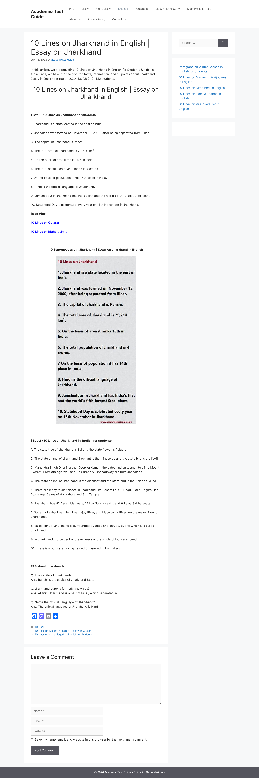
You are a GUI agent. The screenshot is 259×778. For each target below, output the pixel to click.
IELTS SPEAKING (165, 8)
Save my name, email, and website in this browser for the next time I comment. (91, 739)
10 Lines (123, 8)
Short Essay (103, 8)
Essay (85, 8)
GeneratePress (155, 772)
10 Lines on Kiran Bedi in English (202, 88)
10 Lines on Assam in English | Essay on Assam (63, 630)
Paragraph (141, 8)
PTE (71, 8)
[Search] (223, 43)
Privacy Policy (96, 19)
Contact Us (119, 19)
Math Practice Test (199, 8)
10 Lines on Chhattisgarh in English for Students (63, 634)
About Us (75, 19)
